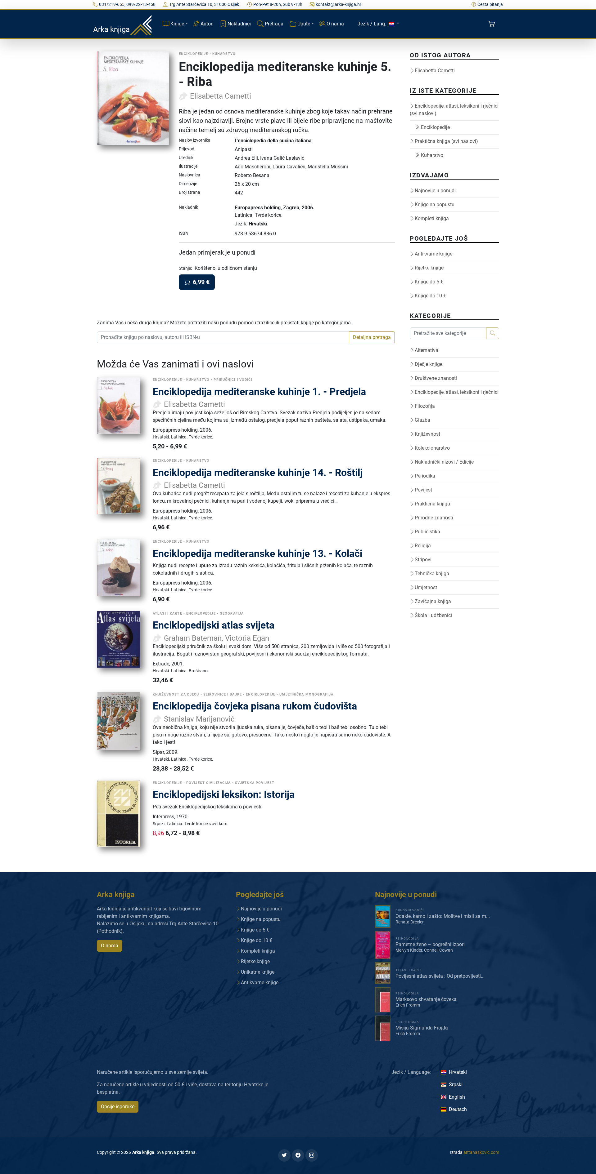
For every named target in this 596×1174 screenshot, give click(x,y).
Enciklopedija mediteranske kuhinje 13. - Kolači (257, 553)
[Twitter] (284, 1155)
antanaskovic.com (481, 1152)
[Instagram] (311, 1155)
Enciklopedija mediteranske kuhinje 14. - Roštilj (258, 472)
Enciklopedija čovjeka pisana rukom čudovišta (255, 706)
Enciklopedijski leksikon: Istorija (224, 794)
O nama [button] (109, 946)
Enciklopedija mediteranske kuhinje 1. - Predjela (259, 392)
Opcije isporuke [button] (117, 1107)
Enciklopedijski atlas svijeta (213, 625)
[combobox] (223, 337)
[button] (492, 24)
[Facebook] (298, 1155)
